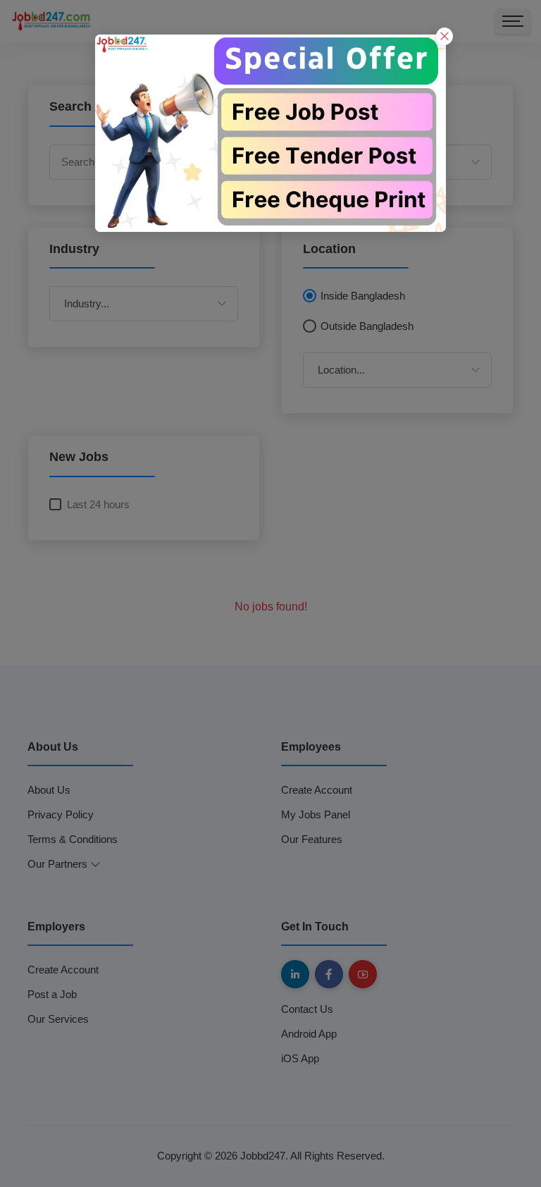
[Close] (444, 36)
